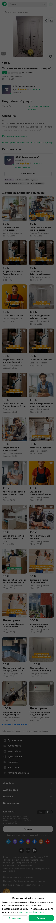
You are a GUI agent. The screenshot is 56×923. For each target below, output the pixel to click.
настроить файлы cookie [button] (31, 912)
